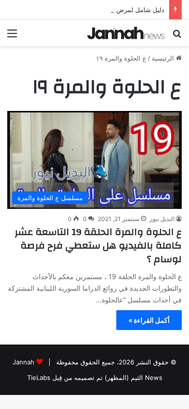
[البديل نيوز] (126, 33)
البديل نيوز (162, 218)
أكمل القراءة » (149, 320)
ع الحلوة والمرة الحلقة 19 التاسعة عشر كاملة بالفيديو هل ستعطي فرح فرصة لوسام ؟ (98, 245)
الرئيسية (164, 58)
